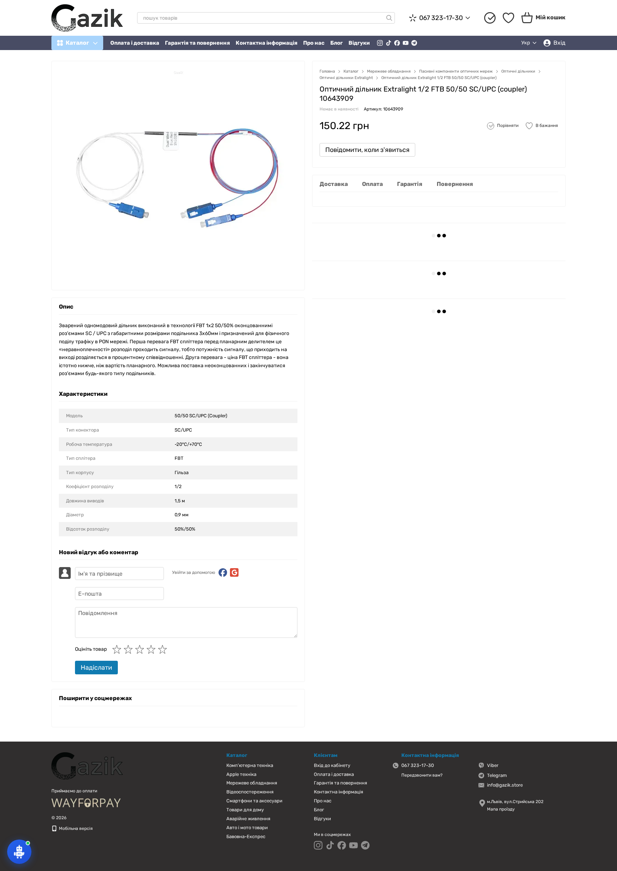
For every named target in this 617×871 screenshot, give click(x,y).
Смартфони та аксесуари (254, 800)
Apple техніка (241, 774)
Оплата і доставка (134, 43)
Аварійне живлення (248, 818)
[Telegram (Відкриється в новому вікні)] (414, 43)
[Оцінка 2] (129, 649)
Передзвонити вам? (421, 775)
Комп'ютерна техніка (249, 765)
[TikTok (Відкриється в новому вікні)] (388, 43)
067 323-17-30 (441, 18)
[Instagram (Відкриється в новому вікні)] (380, 43)
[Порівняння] (490, 18)
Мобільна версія (75, 828)
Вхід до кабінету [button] (332, 765)
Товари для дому (245, 809)
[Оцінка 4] (152, 649)
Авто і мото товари (247, 827)
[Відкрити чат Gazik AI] (19, 852)
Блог (336, 43)
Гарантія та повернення (197, 43)
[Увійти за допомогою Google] (234, 572)
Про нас (314, 43)
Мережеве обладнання (251, 783)
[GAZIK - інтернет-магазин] (87, 765)
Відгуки (359, 43)
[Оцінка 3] (141, 649)
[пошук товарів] (389, 18)
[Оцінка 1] (118, 649)
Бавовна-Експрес (245, 836)
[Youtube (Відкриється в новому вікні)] (405, 43)
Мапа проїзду (501, 809)
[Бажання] (508, 18)
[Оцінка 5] (164, 649)
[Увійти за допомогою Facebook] (223, 572)
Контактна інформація (266, 43)
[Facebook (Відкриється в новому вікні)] (397, 43)
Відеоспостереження (250, 791)
